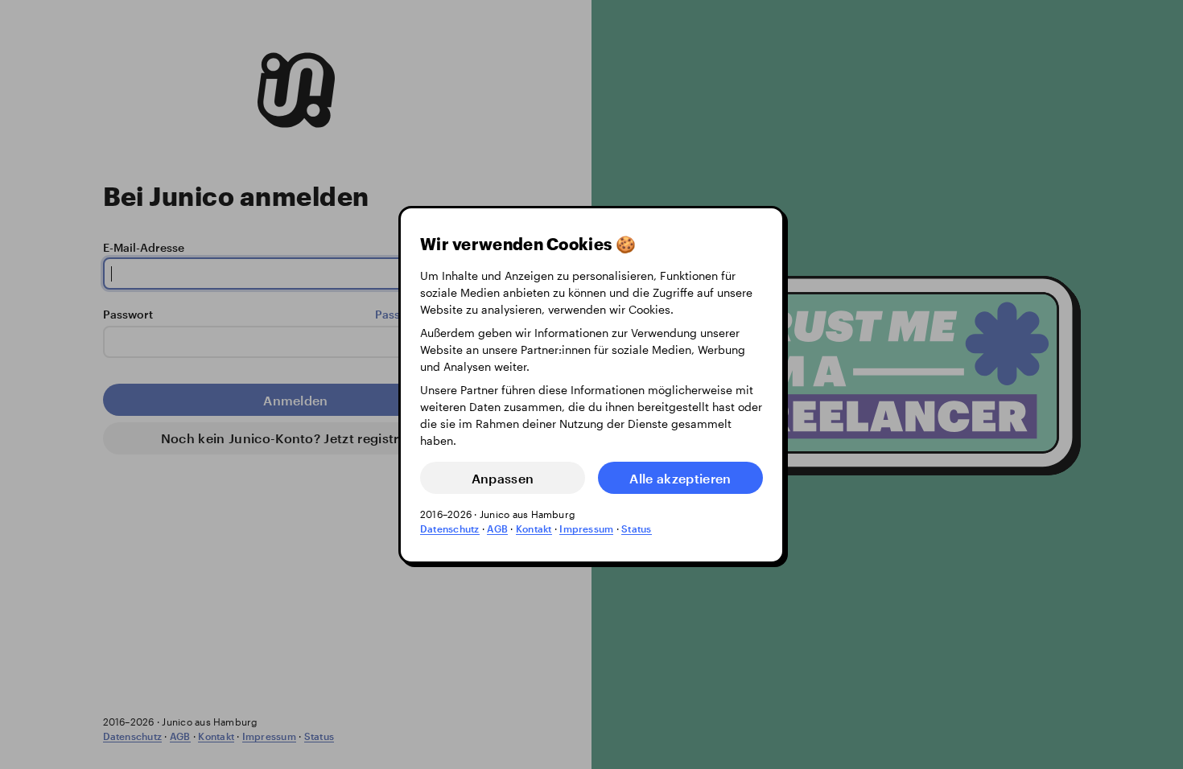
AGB (497, 528)
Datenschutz (450, 528)
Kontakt (534, 528)
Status (636, 528)
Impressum (586, 528)
